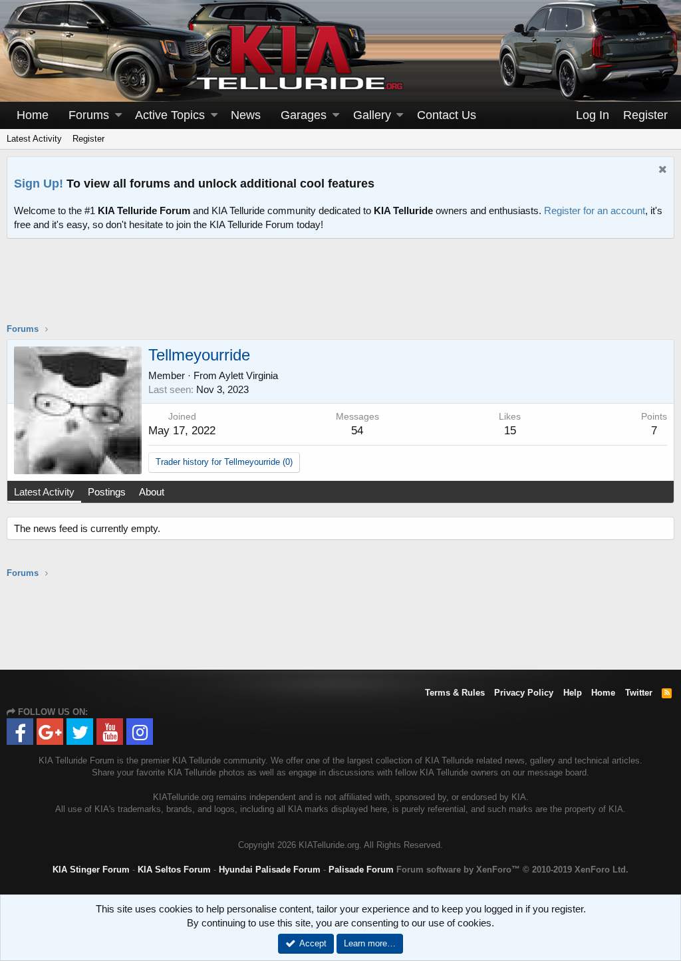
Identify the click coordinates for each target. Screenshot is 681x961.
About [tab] (151, 491)
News (246, 115)
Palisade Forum (361, 870)
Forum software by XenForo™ (512, 870)
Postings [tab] (107, 491)
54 (357, 430)
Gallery (372, 115)
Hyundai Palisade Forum (270, 870)
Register (88, 139)
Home (33, 115)
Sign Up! (38, 183)
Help (572, 693)
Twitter (638, 693)
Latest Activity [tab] (44, 491)
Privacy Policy (523, 693)
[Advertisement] (340, 289)
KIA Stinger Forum (91, 870)
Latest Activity (34, 139)
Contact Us (446, 115)
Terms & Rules (455, 693)
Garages (304, 115)
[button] (118, 115)
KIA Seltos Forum (174, 870)
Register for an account (594, 210)
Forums (88, 115)
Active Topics (170, 115)
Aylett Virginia (248, 375)
